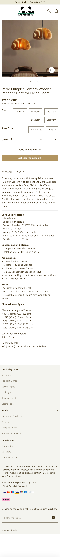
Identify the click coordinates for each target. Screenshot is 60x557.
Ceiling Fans (8, 403)
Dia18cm (20, 111)
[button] (3, 11)
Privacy (5, 421)
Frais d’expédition (10, 103)
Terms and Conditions (13, 416)
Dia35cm (51, 111)
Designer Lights (9, 397)
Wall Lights (7, 392)
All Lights (6, 375)
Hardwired (36, 129)
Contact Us (7, 445)
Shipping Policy (9, 427)
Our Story (6, 451)
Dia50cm (51, 119)
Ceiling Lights (8, 386)
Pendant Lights (9, 380)
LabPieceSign (12, 530)
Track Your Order (10, 457)
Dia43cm (35, 119)
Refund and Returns (12, 433)
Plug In (52, 129)
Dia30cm (35, 111)
